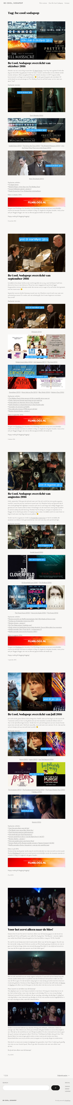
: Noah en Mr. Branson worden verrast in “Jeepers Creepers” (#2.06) (31, 843)
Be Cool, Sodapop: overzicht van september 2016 (29, 277)
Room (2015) (23, 759)
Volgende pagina (63, 1075)
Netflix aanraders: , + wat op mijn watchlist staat (29, 845)
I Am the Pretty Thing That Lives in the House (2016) (43, 147)
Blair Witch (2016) (44, 392)
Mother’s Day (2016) (57, 392)
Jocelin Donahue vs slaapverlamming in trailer (26, 404)
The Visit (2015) (52, 362)
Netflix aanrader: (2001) (23, 631)
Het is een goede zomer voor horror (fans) (21, 841)
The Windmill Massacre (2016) (50, 146)
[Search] (55, 1087)
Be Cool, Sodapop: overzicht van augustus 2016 (29, 495)
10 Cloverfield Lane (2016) (29, 582)
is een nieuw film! (21, 830)
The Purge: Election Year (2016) (55, 790)
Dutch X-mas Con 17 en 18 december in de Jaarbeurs (25, 191)
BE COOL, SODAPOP (13, 3)
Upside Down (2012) (15, 146)
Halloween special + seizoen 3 (20, 189)
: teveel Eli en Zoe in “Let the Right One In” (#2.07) (26, 836)
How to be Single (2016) (38, 613)
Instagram (67, 1086)
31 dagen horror (37, 70)
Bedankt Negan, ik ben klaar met (24, 187)
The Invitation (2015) (14, 790)
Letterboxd (67, 1091)
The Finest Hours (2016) (22, 613)
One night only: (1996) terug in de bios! (23, 409)
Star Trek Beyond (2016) (46, 759)
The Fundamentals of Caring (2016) (33, 790)
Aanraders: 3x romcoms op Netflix (19, 407)
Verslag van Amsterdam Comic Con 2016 (21, 621)
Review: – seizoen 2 (17, 623)
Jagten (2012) (33, 759)
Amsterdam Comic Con (38, 518)
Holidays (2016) (37, 792)
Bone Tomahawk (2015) (36, 179)
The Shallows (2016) (45, 582)
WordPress (67, 1100)
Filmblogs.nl (19, 426)
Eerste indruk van (24, 402)
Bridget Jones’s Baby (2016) (24, 362)
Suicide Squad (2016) (36, 552)
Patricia (63, 983)
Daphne (12, 985)
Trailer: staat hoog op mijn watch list (25, 400)
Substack (67, 1088)
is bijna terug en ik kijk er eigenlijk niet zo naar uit (29, 398)
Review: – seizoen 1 (19, 411)
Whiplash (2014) (36, 332)
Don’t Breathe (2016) (36, 115)
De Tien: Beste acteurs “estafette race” (20, 625)
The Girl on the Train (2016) (31, 146)
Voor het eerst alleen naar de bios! (19, 828)
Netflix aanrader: (25, 629)
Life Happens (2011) (40, 362)
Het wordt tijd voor (20, 834)
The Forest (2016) (52, 613)
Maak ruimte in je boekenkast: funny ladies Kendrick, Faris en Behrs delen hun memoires (35, 627)
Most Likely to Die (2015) (29, 392)
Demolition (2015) (14, 392)
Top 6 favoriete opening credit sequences (21, 832)
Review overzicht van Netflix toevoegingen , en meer (32, 619)
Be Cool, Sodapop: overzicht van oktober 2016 (29, 64)
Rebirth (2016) (36, 822)
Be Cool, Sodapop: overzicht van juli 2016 (35, 714)
